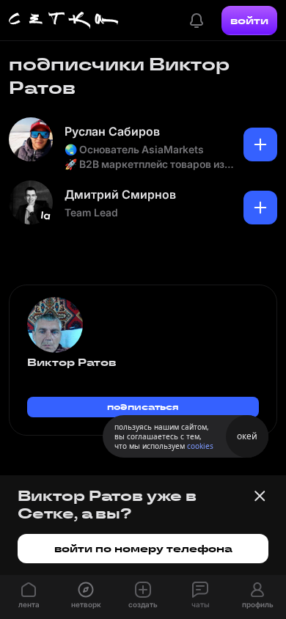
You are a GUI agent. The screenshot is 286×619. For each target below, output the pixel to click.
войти (249, 20)
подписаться (143, 406)
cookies (200, 446)
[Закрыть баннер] (259, 496)
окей (247, 436)
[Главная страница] (64, 20)
